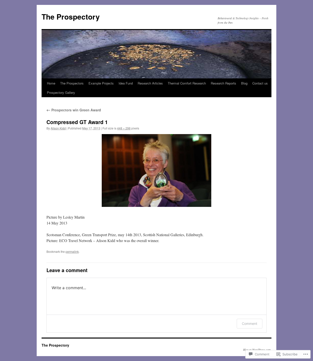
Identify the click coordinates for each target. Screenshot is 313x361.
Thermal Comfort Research (187, 83)
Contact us (260, 83)
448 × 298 (124, 128)
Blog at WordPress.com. (257, 349)
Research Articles (150, 83)
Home (51, 83)
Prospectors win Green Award (73, 109)
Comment (249, 323)
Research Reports (223, 83)
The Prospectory (71, 16)
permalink (72, 251)
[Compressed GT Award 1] (156, 170)
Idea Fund (126, 83)
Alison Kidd (58, 128)
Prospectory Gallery (61, 92)
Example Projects (101, 83)
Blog (244, 83)
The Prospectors (72, 83)
